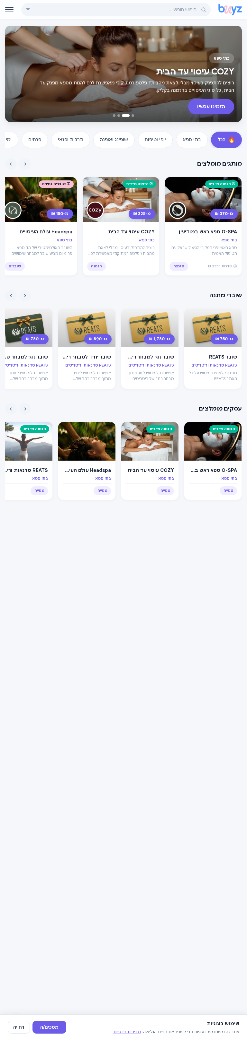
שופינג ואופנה (114, 140)
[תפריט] (9, 9)
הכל (226, 139)
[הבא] (11, 164)
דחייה (18, 1027)
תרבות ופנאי (70, 140)
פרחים (34, 140)
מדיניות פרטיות (127, 1032)
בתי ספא (192, 140)
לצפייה (217, 106)
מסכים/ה (49, 1027)
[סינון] (28, 9)
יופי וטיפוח (155, 140)
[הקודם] (25, 164)
